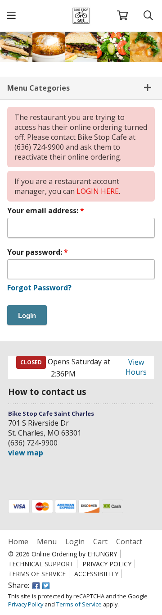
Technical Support (41, 564)
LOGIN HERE (97, 191)
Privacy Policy (106, 564)
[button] (11, 16)
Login (75, 541)
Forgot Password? (39, 288)
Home (19, 541)
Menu (47, 541)
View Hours (136, 367)
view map (25, 453)
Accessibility (96, 573)
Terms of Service (37, 573)
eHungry (102, 554)
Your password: (35, 252)
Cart (100, 541)
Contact (129, 541)
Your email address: (43, 211)
